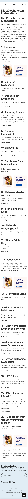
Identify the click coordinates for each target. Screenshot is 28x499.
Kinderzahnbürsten (6, 455)
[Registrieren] (24, 475)
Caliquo (11, 488)
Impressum (19, 492)
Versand (24, 490)
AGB (21, 490)
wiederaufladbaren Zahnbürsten (13, 453)
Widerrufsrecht (5, 490)
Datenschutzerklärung (14, 490)
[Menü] (2, 4)
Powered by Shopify (17, 488)
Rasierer (17, 455)
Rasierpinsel (4, 457)
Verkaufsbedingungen (11, 492)
